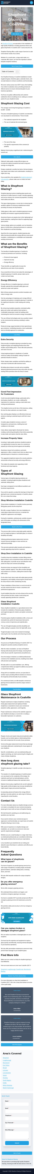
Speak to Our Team (17, 526)
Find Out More (17, 689)
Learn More (17, 334)
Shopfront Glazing (7, 43)
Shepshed (4, 969)
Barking (3, 971)
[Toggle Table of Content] (16, 71)
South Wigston (7, 1080)
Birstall (5, 1067)
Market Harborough (8, 1088)
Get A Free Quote (17, 1044)
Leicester (5, 1070)
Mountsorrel (27, 969)
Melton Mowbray (7, 1085)
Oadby (5, 1083)
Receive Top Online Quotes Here (17, 976)
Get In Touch (17, 1153)
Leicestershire (7, 1073)
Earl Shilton (6, 1065)
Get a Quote (16, 33)
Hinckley (5, 1078)
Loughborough (11, 969)
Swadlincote (19, 969)
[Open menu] (31, 2)
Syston (5, 1075)
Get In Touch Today (17, 66)
